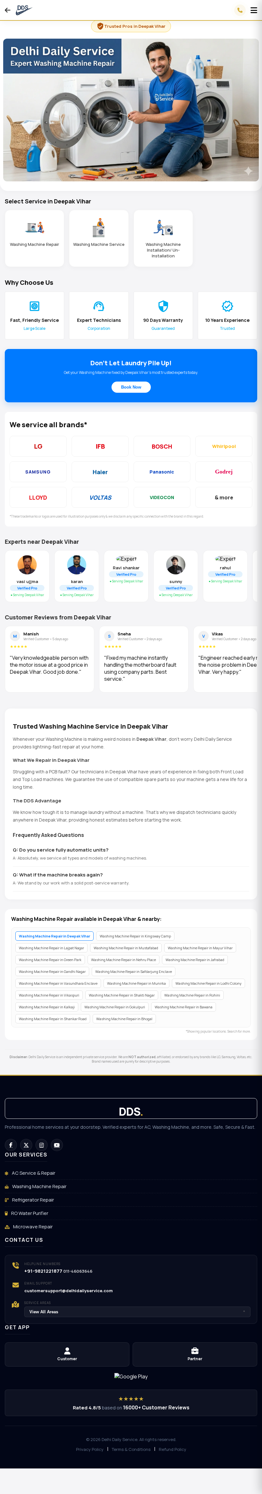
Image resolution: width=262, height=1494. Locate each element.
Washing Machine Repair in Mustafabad (126, 947)
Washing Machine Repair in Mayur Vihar (200, 947)
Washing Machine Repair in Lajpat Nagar (51, 947)
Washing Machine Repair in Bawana (183, 1007)
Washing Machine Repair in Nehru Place (123, 959)
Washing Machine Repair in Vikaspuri (49, 995)
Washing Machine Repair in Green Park (50, 959)
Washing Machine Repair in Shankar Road (53, 1018)
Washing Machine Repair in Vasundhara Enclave (58, 983)
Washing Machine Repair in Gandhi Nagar (52, 971)
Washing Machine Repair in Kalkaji (47, 1007)
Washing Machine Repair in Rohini (192, 995)
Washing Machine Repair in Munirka (136, 983)
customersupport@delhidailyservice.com (68, 1290)
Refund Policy (172, 1449)
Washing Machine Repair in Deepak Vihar (54, 936)
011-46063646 (77, 1271)
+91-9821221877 (43, 1271)
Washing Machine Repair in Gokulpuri (114, 1007)
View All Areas (137, 1311)
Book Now (131, 387)
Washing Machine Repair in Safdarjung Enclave (133, 971)
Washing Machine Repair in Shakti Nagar (122, 995)
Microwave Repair (32, 1226)
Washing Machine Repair (38, 1186)
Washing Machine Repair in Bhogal (124, 1018)
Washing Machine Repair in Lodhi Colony (208, 983)
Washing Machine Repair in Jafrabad (195, 959)
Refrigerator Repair (32, 1199)
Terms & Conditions (131, 1449)
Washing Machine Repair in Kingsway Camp (135, 936)
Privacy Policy (90, 1449)
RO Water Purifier (29, 1213)
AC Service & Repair (33, 1173)
